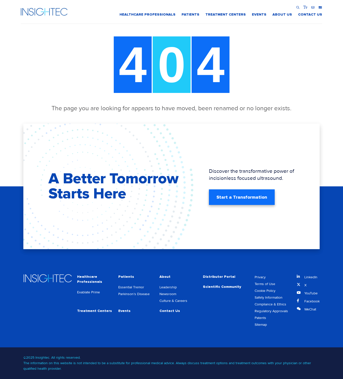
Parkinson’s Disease (134, 294)
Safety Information (268, 297)
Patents (260, 318)
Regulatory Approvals (271, 311)
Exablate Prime (88, 292)
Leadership (168, 287)
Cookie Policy (265, 291)
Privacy (260, 277)
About (164, 277)
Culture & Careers (173, 301)
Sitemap (261, 324)
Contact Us (169, 311)
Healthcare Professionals (89, 279)
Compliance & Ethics (270, 304)
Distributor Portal (219, 277)
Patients (126, 277)
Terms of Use (265, 284)
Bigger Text (305, 7)
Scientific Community (222, 287)
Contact (313, 7)
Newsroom (167, 294)
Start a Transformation (241, 197)
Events (124, 311)
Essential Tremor (131, 287)
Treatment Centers (94, 311)
